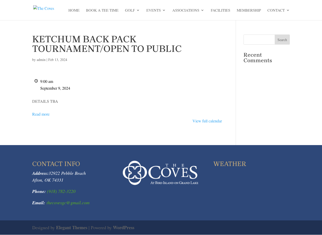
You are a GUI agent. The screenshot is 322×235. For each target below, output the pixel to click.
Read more (41, 114)
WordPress (123, 227)
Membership (249, 10)
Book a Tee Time (102, 10)
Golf (130, 10)
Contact (276, 10)
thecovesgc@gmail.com (68, 202)
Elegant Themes (71, 227)
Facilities (220, 10)
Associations (185, 10)
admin (41, 59)
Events (153, 10)
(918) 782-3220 (60, 191)
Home (73, 10)
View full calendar (207, 120)
